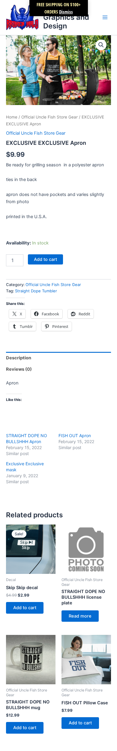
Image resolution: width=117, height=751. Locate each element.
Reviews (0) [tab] (19, 369)
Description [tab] (18, 358)
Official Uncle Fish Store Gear (49, 117)
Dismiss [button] (66, 12)
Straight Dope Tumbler (36, 290)
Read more (80, 616)
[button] (101, 44)
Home (11, 117)
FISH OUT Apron (74, 435)
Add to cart (45, 259)
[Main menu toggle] (105, 17)
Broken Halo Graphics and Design (66, 17)
